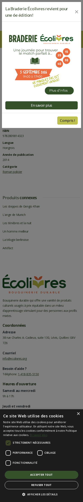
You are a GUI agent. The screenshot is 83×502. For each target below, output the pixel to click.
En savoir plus (38, 435)
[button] (41, 494)
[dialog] (41, 455)
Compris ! (67, 120)
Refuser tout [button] (41, 485)
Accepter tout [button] (41, 475)
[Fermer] (76, 12)
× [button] (78, 413)
